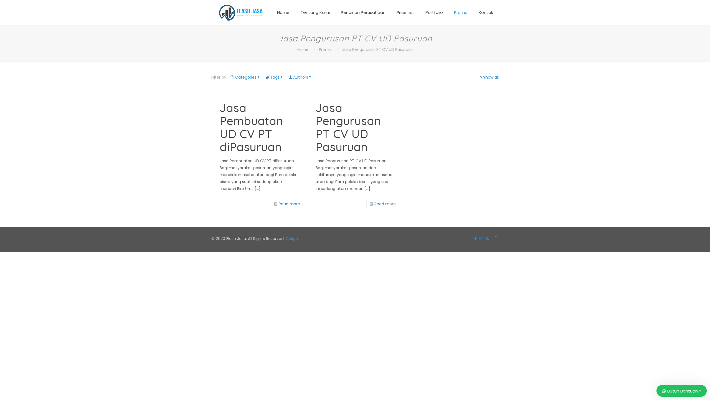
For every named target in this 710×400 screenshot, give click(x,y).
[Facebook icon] (475, 238)
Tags (275, 77)
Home (302, 49)
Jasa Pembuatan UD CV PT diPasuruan (251, 127)
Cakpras (293, 238)
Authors (300, 77)
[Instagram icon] (481, 238)
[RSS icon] (487, 238)
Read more (289, 204)
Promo (325, 49)
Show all (491, 77)
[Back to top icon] (497, 236)
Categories (246, 77)
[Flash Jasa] (240, 12)
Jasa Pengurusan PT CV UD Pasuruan (377, 49)
